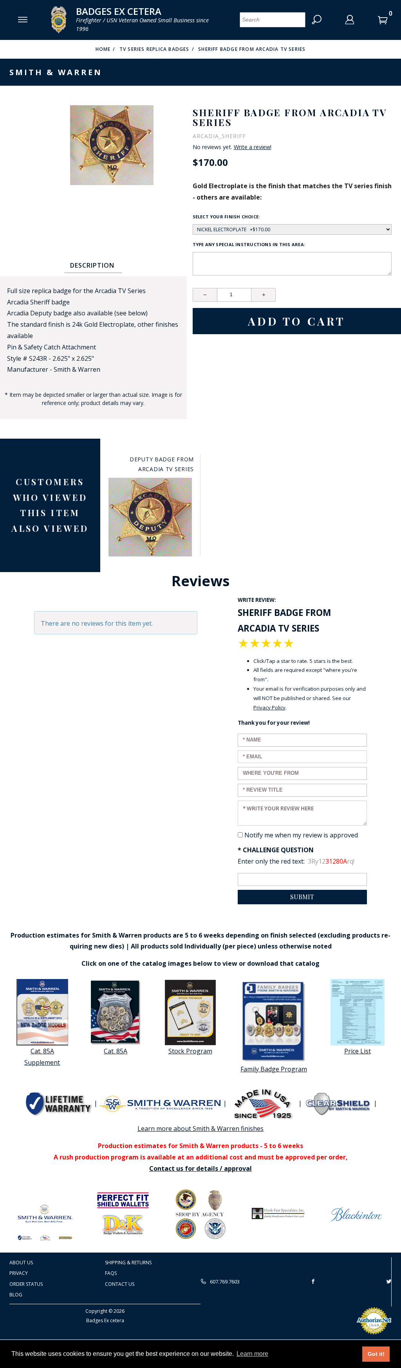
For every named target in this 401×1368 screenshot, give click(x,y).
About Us (21, 1262)
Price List (357, 1051)
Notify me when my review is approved (301, 835)
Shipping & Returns (128, 1262)
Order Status (26, 1284)
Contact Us (119, 1284)
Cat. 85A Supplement (42, 1057)
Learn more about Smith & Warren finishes (200, 1128)
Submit (302, 897)
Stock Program (190, 1051)
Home (103, 49)
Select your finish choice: (226, 217)
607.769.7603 (224, 1281)
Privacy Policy (269, 707)
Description (92, 265)
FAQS (111, 1273)
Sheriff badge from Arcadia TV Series (251, 49)
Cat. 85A (115, 1051)
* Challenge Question (276, 850)
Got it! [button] (376, 1354)
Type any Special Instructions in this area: (249, 244)
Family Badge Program (273, 1069)
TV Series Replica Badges (154, 49)
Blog (15, 1294)
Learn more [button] (252, 1353)
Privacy (18, 1273)
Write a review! (252, 147)
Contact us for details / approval (200, 1168)
